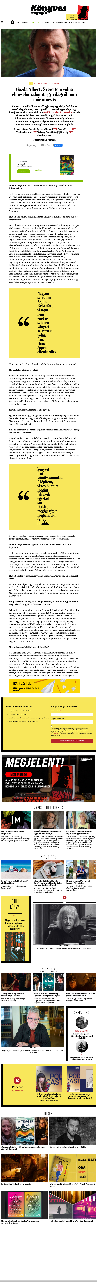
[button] (2, 22)
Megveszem (23, 171)
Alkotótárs (26, 22)
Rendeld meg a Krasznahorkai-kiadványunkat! (69, 22)
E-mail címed (56, 711)
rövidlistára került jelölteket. (58, 112)
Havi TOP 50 (36, 22)
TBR (18, 22)
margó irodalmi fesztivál (40, 84)
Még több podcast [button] (17, 1090)
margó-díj (50, 84)
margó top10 (57, 84)
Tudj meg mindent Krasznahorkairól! (72, 18)
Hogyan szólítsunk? (57, 718)
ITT (55, 129)
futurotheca (47, 22)
